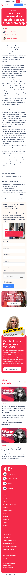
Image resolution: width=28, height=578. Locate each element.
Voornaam (5, 241)
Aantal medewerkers (8, 267)
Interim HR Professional (9, 504)
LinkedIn (10, 483)
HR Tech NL (6, 534)
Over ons (5, 507)
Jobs (13, 1)
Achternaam (6, 248)
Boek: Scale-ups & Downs (10, 546)
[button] (25, 5)
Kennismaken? (18, 5)
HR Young (5, 537)
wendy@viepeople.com (7, 188)
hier (5, 176)
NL (18, 1)
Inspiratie (13, 10)
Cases (4, 513)
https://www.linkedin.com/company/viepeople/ (14, 199)
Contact (8, 1)
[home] (6, 5)
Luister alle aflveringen (12, 369)
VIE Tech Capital (7, 543)
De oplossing (6, 498)
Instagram (10, 488)
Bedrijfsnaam (6, 254)
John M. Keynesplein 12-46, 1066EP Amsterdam (10, 557)
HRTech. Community (8, 540)
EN (22, 1)
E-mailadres (6, 261)
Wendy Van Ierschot (8, 549)
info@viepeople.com (13, 474)
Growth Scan (6, 519)
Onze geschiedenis (8, 510)
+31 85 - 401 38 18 (12, 478)
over (6, 173)
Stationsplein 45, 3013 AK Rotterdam (8, 566)
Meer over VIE (14, 303)
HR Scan (5, 501)
